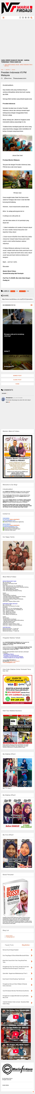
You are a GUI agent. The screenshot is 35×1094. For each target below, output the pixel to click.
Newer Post (17, 375)
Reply (7, 402)
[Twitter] (23, 17)
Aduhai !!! (7, 351)
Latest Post (7, 69)
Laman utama (5, 1085)
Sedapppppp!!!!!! (9, 366)
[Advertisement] (17, 39)
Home (2, 69)
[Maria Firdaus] (17, 14)
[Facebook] (28, 17)
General (13, 69)
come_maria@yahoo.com (9, 662)
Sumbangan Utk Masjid (11, 321)
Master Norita (9, 935)
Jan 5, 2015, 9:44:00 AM (17, 397)
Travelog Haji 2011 (10, 937)
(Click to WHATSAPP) (14, 525)
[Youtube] (20, 17)
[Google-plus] (26, 17)
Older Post (17, 379)
